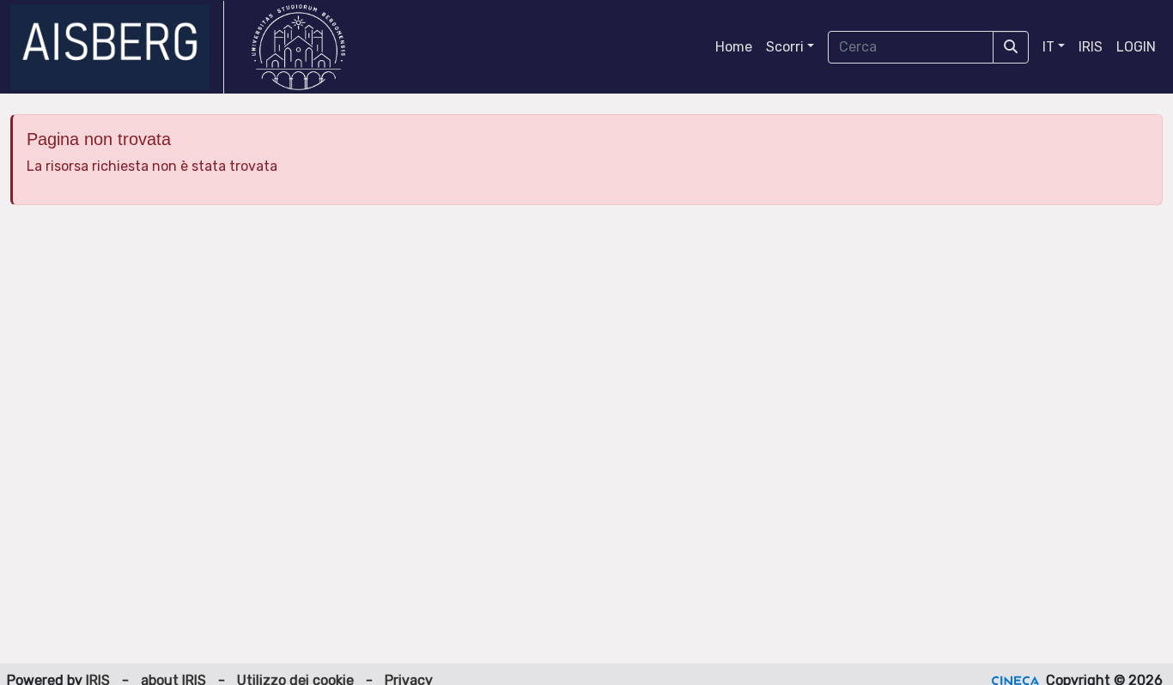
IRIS (1091, 47)
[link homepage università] (298, 47)
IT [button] (1048, 47)
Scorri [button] (785, 47)
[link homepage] (117, 47)
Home (733, 47)
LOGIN (1136, 47)
